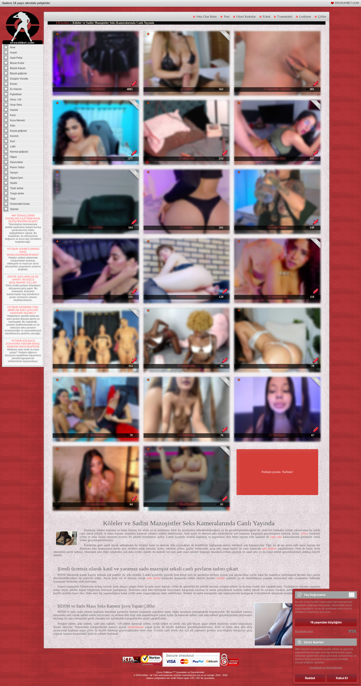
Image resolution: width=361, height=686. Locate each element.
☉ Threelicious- (96, 435)
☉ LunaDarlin (186, 365)
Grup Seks (16, 104)
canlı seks (276, 536)
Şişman (14, 209)
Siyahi (13, 183)
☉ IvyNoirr (96, 227)
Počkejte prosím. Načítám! (277, 472)
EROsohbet (62, 22)
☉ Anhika (186, 227)
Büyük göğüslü (18, 73)
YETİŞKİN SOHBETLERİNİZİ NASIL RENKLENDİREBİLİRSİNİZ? (23, 252)
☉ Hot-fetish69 (96, 365)
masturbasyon (136, 627)
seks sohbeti (269, 548)
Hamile (14, 110)
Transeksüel (284, 16)
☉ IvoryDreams (187, 296)
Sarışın (14, 172)
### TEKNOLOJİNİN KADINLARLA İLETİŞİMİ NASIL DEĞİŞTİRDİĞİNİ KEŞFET (23, 218)
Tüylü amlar (16, 188)
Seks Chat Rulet (206, 16)
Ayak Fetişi (16, 57)
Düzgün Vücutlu (19, 78)
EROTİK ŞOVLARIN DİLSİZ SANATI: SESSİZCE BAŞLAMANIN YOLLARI (23, 279)
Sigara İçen (16, 177)
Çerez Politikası (164, 672)
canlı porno (153, 578)
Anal (12, 47)
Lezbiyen (305, 16)
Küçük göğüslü (18, 130)
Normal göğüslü (19, 151)
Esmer (13, 83)
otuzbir (221, 578)
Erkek (267, 16)
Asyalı (13, 52)
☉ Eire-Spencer (277, 365)
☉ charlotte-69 (277, 296)
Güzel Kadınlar (246, 16)
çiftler (304, 533)
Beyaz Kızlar (17, 63)
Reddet (310, 678)
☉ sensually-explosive (277, 89)
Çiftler (322, 16)
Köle (12, 125)
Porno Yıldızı (17, 167)
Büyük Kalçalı (17, 68)
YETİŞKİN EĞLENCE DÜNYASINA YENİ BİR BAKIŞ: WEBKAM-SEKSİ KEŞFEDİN (23, 343)
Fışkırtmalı (16, 94)
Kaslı (13, 115)
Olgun (13, 156)
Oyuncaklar (16, 162)
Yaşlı (12, 198)
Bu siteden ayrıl (304, 631)
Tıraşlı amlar (17, 193)
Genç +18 (15, 99)
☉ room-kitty (277, 158)
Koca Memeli (17, 120)
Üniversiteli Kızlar (20, 203)
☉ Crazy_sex (96, 296)
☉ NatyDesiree (95, 89)
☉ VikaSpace (277, 435)
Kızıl (12, 141)
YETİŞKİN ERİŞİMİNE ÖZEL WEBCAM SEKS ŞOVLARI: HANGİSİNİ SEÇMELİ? (23, 310)
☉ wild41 (187, 89)
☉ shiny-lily (186, 158)
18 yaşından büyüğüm (326, 622)
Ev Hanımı (16, 89)
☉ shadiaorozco (96, 158)
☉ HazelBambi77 (187, 504)
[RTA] (352, 631)
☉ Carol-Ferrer (277, 227)
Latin (13, 146)
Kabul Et (342, 678)
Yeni (227, 16)
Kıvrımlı (14, 136)
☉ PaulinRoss (186, 435)
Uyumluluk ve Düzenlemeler (190, 672)
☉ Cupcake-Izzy (95, 504)
